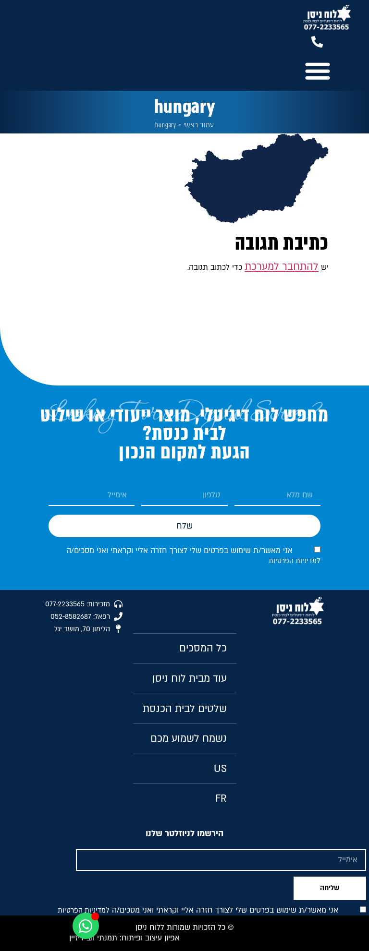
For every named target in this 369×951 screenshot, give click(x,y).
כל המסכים (203, 648)
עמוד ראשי (199, 125)
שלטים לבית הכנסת (185, 709)
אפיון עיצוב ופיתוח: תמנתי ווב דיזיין (124, 938)
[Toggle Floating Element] (86, 926)
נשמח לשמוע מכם (188, 739)
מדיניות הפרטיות (293, 561)
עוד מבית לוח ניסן (189, 679)
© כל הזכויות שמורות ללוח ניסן (184, 927)
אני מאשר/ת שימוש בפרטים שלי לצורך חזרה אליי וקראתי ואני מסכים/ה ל (193, 555)
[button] (317, 70)
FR (221, 799)
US (220, 769)
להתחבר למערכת (282, 267)
